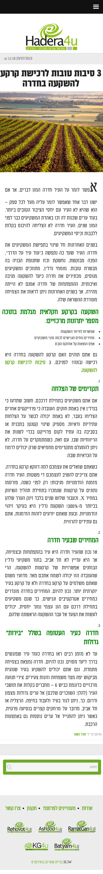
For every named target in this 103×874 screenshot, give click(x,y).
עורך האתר (80, 734)
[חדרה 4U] (51, 32)
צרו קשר (13, 808)
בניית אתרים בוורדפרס (47, 862)
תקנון (32, 808)
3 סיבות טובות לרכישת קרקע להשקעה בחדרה (50, 78)
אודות (87, 808)
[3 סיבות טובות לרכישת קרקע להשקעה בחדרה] (51, 132)
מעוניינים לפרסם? (59, 808)
